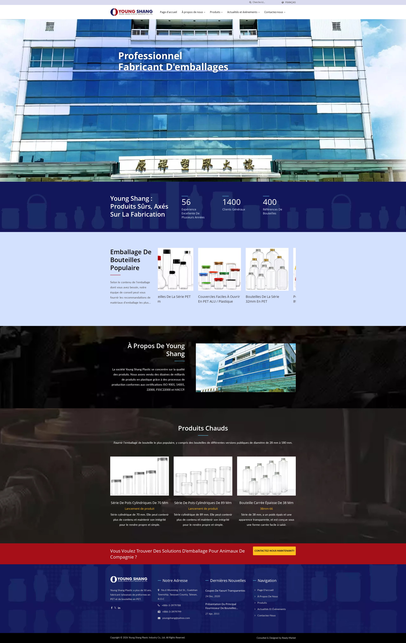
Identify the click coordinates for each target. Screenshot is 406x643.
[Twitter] (115, 608)
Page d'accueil (168, 12)
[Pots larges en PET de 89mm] (179, 269)
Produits (215, 12)
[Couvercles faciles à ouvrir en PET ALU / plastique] (274, 269)
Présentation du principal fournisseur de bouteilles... (221, 606)
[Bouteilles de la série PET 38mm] (226, 269)
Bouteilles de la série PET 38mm (225, 299)
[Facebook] (111, 608)
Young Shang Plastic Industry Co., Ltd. (147, 638)
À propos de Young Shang (156, 350)
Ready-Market (289, 638)
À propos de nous (193, 12)
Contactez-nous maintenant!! (274, 551)
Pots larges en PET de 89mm (175, 299)
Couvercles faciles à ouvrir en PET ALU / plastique (274, 299)
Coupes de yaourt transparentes (225, 590)
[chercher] (250, 2)
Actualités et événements (242, 12)
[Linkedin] (119, 608)
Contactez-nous (274, 12)
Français (290, 2)
